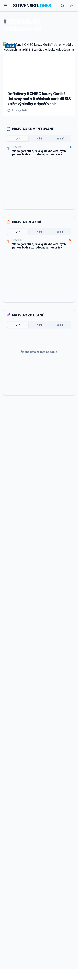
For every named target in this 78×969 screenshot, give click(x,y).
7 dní (39, 138)
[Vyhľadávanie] (62, 5)
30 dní (60, 138)
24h (18, 138)
